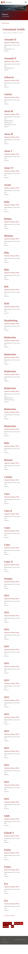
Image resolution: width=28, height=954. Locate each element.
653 (7, 926)
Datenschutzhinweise (20, 939)
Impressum (6, 942)
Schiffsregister (5, 23)
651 (22, 923)
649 (15, 923)
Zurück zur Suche (9, 915)
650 (18, 923)
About (4, 939)
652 (4, 926)
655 (12, 926)
